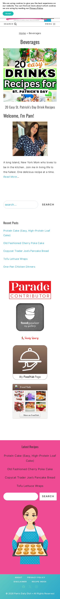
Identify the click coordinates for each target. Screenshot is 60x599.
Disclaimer (20, 582)
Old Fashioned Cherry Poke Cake (23, 243)
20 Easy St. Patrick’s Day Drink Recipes (30, 106)
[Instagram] (36, 587)
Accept (8, 13)
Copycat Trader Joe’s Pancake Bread (26, 250)
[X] (30, 587)
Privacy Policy (36, 577)
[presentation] (30, 75)
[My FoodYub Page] (30, 362)
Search (48, 204)
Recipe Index (39, 582)
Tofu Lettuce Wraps (15, 258)
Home (22, 33)
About (18, 577)
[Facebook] (23, 587)
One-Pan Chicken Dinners (19, 266)
